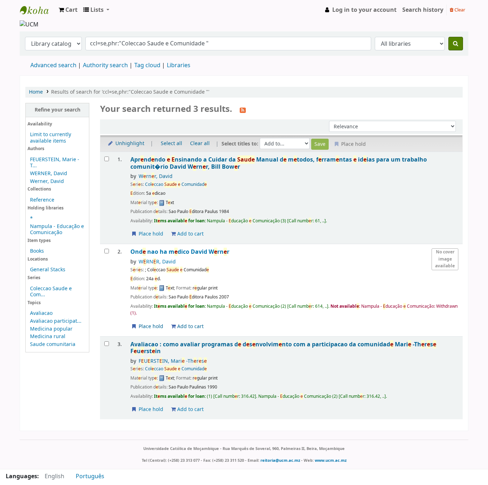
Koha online (38, 10)
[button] (68, 10)
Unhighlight (129, 143)
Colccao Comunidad (176, 184)
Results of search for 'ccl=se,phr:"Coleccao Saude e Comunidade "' (130, 92)
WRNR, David (157, 262)
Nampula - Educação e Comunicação (57, 229)
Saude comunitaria (52, 344)
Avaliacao (41, 313)
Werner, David (47, 181)
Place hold (150, 234)
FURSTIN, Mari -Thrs (173, 361)
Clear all (200, 143)
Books (37, 251)
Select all (171, 143)
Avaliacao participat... (55, 321)
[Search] (455, 43)
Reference (42, 200)
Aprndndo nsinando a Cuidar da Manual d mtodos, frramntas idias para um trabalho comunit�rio (278, 163)
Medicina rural (47, 336)
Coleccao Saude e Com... (51, 291)
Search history (422, 10)
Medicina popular (51, 329)
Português (90, 476)
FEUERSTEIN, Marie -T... (54, 162)
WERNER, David (48, 173)
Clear (459, 9)
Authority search (105, 65)
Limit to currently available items (50, 137)
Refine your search (57, 110)
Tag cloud (147, 65)
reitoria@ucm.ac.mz (280, 460)
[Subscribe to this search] (242, 110)
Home (36, 92)
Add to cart (190, 234)
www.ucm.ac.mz (331, 460)
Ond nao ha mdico (179, 251)
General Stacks (47, 269)
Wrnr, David (156, 176)
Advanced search (53, 65)
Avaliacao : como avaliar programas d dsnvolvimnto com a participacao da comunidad (283, 348)
